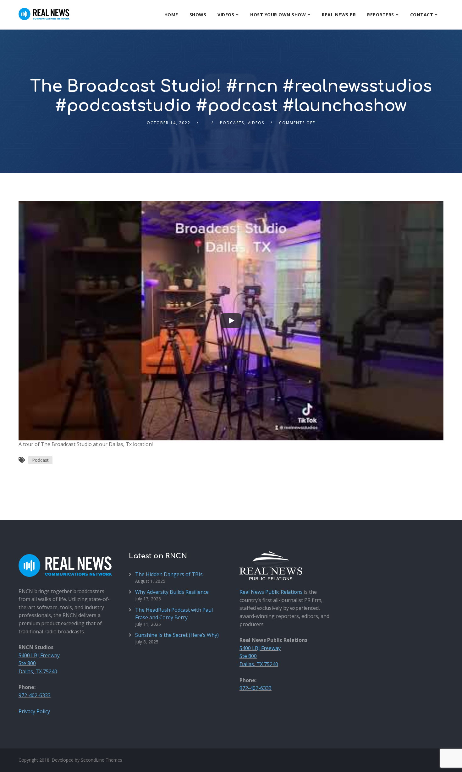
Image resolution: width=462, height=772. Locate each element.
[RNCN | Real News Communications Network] (44, 10)
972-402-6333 (35, 695)
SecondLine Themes (101, 760)
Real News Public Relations (271, 591)
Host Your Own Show (278, 15)
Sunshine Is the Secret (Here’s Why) (177, 634)
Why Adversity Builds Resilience (172, 591)
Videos (225, 15)
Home (171, 15)
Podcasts (232, 122)
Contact (421, 15)
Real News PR (339, 15)
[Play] (231, 320)
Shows (198, 15)
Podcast (40, 460)
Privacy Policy (34, 711)
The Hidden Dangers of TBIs (169, 574)
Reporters (380, 15)
